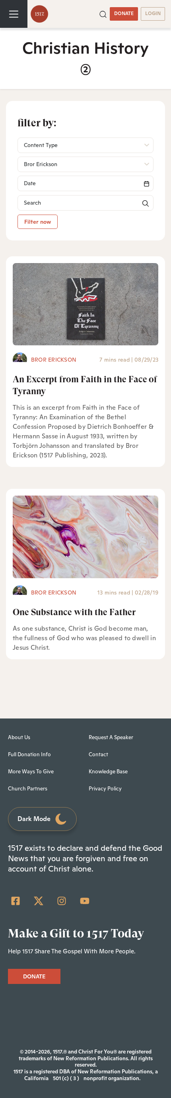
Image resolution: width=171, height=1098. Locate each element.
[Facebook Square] (15, 900)
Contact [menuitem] (98, 754)
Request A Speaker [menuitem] (111, 737)
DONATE (124, 13)
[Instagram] (61, 900)
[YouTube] (84, 900)
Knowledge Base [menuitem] (108, 771)
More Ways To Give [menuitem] (31, 771)
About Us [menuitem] (19, 737)
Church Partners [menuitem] (27, 788)
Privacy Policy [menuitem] (105, 788)
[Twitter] (38, 900)
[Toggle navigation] (13, 14)
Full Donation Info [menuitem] (29, 754)
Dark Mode (34, 819)
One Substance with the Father (74, 612)
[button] (103, 13)
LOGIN (153, 13)
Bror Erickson (53, 359)
